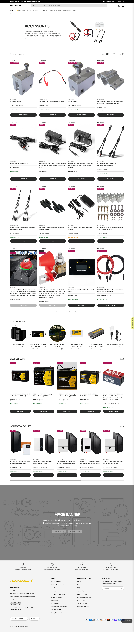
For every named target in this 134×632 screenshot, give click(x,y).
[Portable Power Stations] (57, 333)
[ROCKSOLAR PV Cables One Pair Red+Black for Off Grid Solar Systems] (110, 268)
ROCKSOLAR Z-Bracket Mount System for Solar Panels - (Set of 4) (110, 228)
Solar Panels (18, 344)
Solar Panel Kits (55, 603)
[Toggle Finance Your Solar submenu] (39, 10)
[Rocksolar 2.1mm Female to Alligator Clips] (52, 79)
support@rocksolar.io (28, 593)
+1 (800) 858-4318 (15, 603)
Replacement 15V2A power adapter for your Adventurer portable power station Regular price (52, 165)
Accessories (16, 14)
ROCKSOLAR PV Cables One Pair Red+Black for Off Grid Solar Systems (110, 290)
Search (79, 581)
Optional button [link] (59, 531)
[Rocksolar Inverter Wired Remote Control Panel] (81, 268)
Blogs (74, 10)
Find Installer (67, 10)
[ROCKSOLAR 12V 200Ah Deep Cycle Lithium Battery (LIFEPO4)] (90, 376)
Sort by (12, 54)
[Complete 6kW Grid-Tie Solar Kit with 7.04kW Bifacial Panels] (113, 444)
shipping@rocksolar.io (29, 596)
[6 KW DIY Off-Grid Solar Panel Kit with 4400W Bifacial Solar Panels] (90, 444)
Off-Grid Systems (56, 609)
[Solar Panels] (18, 333)
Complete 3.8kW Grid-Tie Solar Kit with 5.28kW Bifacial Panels (66, 462)
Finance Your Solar (32, 10)
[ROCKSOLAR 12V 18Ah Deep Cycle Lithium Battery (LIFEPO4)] (43, 376)
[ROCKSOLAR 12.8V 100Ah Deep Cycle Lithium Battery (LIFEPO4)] (67, 376)
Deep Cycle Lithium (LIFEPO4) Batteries (38, 345)
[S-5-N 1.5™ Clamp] (23, 79)
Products (80, 585)
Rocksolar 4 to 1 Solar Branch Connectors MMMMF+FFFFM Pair (22, 228)
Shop (11, 10)
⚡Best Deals (21, 10)
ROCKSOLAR (16, 626)
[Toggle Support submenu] (48, 10)
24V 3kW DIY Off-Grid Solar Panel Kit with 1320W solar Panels (20, 462)
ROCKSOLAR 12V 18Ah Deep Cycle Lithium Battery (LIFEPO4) (43, 395)
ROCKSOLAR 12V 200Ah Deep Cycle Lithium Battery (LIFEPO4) (89, 395)
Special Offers (132, 323)
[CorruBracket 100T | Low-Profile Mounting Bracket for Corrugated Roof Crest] (110, 79)
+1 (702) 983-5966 (15, 604)
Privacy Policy (81, 600)
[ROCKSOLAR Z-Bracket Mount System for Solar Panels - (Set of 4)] (110, 205)
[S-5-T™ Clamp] (81, 79)
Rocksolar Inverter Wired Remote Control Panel (81, 290)
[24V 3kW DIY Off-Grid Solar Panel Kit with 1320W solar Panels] (20, 444)
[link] (57, 312)
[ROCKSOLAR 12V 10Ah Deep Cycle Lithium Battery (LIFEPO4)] (20, 376)
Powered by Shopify (23, 626)
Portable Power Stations (57, 345)
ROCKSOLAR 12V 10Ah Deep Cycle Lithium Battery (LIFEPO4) (20, 395)
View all (122, 359)
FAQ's (79, 588)
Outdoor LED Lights (115, 344)
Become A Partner (55, 10)
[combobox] (69, 5)
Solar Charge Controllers (77, 345)
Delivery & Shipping (83, 606)
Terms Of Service (82, 603)
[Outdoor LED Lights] (115, 333)
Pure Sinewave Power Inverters (96, 345)
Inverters (53, 591)
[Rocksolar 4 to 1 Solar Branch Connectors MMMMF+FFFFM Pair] (23, 205)
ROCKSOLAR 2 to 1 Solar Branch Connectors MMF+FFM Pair (106, 164)
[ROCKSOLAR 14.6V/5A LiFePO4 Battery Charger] (81, 205)
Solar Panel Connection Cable (19, 163)
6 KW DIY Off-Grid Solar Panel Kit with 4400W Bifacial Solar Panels (90, 462)
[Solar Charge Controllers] (76, 333)
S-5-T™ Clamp (72, 101)
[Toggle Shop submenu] (14, 10)
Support (44, 10)
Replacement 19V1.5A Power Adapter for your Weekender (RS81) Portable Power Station (80, 165)
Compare (102, 54)
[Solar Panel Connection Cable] (23, 141)
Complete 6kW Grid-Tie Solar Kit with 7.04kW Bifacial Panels (113, 462)
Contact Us (80, 591)
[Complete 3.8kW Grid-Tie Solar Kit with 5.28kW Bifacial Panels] (67, 444)
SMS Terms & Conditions (84, 597)
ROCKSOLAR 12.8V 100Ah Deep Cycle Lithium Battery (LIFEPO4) (66, 395)
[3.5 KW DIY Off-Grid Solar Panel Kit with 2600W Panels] (43, 444)
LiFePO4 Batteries (56, 581)
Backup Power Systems (57, 613)
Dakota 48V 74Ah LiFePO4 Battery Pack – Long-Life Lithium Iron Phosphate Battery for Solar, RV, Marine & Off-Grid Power (113, 397)
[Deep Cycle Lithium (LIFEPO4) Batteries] (37, 333)
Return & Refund (82, 594)
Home (11, 14)
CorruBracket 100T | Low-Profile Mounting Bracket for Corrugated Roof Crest (110, 102)
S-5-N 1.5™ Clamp (15, 101)
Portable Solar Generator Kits (59, 606)
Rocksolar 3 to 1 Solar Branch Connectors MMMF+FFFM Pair (51, 228)
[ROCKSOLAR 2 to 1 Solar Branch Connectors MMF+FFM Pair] (110, 141)
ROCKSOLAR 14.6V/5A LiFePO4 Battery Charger (80, 228)
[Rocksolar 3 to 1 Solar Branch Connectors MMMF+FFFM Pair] (52, 205)
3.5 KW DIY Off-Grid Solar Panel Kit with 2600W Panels (42, 462)
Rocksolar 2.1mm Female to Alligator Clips (51, 101)
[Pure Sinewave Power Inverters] (96, 333)
